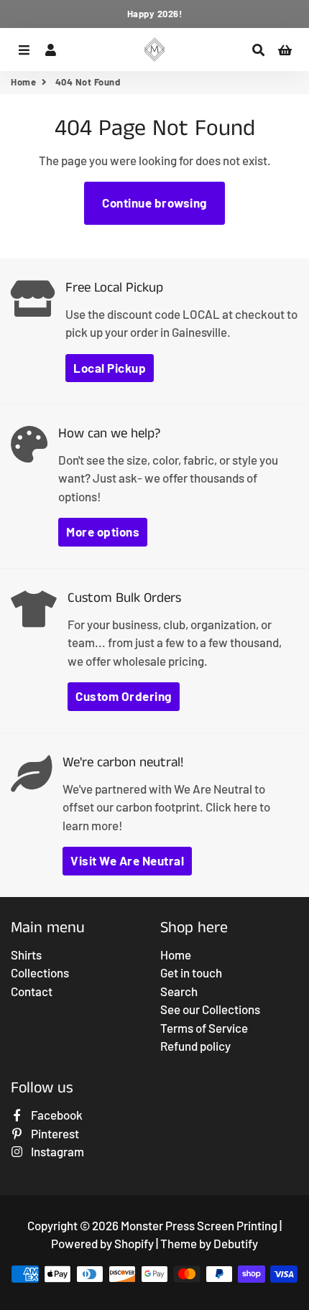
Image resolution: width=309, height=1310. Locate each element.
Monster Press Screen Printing (199, 1225)
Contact (31, 991)
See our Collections (210, 1009)
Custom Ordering (123, 696)
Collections (40, 972)
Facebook (56, 1114)
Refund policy (195, 1046)
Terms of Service (204, 1028)
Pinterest (54, 1133)
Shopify (134, 1243)
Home (23, 82)
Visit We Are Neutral (127, 860)
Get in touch (191, 972)
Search (179, 991)
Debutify (235, 1243)
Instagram (56, 1151)
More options (102, 531)
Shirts (26, 954)
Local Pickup (109, 368)
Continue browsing (154, 202)
